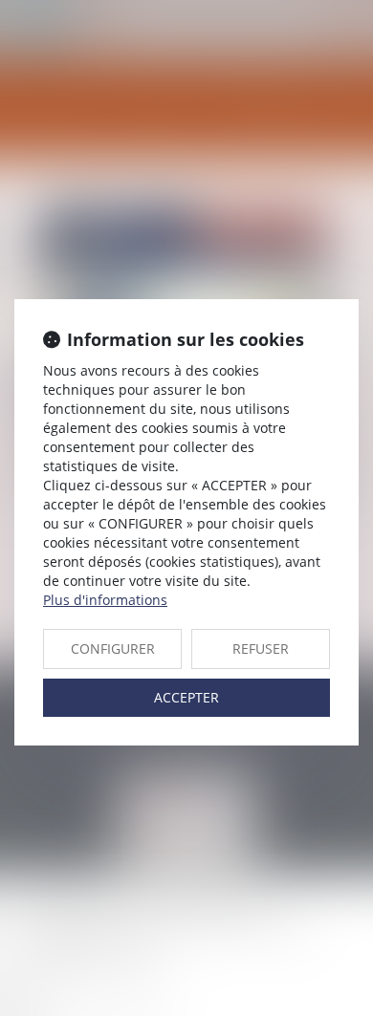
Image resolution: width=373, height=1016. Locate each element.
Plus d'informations (105, 600)
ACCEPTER (186, 697)
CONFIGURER (113, 648)
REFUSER (260, 648)
